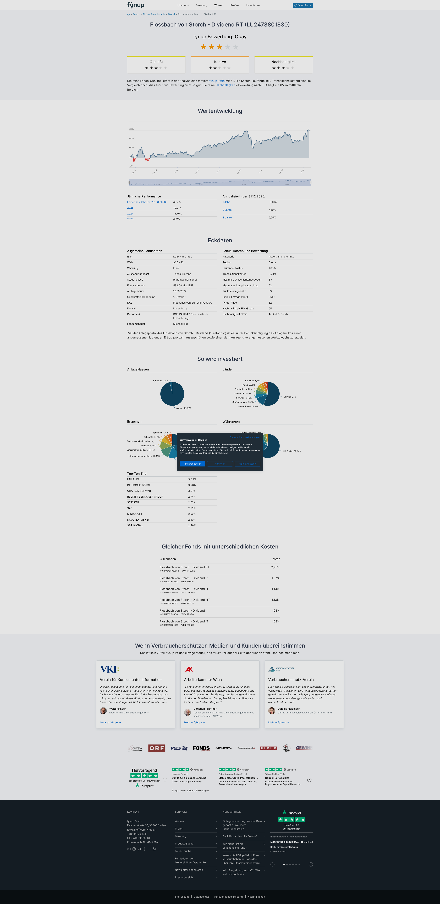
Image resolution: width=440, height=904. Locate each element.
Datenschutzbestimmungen (245, 437)
